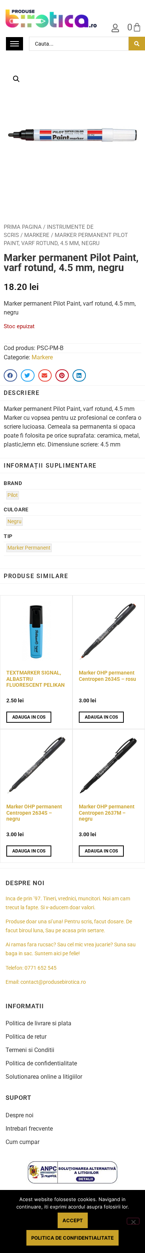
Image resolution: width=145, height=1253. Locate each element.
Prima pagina (23, 227)
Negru (14, 521)
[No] (133, 1221)
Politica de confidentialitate (41, 1063)
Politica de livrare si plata (38, 1023)
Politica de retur (26, 1036)
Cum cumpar (22, 1141)
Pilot (12, 495)
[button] (16, 79)
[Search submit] (137, 43)
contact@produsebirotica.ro (53, 982)
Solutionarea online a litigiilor (44, 1076)
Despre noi (19, 1115)
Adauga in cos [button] (28, 717)
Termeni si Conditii (30, 1049)
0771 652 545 (41, 968)
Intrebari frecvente (29, 1128)
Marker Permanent (29, 548)
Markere (36, 235)
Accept (72, 1220)
